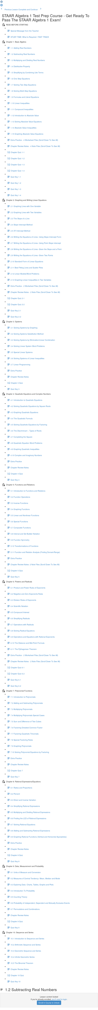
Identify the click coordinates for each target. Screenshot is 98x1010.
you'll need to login (59, 999)
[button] (1, 2)
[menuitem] (1, 6)
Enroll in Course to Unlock (49, 1002)
